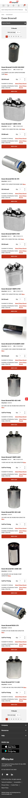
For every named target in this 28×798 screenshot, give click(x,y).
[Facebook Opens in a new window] (2, 774)
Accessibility (17, 782)
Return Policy (4, 788)
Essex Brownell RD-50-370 (10, 179)
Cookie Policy (14, 785)
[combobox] (13, 10)
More (6, 74)
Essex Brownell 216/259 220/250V (12, 67)
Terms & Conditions (6, 782)
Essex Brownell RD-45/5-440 (11, 400)
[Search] (26, 10)
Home (2, 14)
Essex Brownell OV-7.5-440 (10, 682)
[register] (8, 5)
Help (3, 735)
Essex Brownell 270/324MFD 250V (12, 344)
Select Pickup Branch (21, 83)
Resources (5, 730)
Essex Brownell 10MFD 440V (11, 457)
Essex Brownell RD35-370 (10, 625)
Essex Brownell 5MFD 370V (10, 234)
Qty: (17, 79)
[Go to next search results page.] (21, 37)
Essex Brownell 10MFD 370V (11, 289)
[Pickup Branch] (18, 5)
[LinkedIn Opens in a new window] (12, 774)
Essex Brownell (9, 14)
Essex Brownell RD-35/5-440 (11, 512)
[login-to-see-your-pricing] (13, 5)
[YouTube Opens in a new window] (7, 774)
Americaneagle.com (6, 794)
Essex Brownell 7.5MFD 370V (11, 124)
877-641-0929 (5, 769)
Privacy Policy (5, 785)
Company (4, 725)
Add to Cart (14, 91)
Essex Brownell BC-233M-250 (11, 569)
